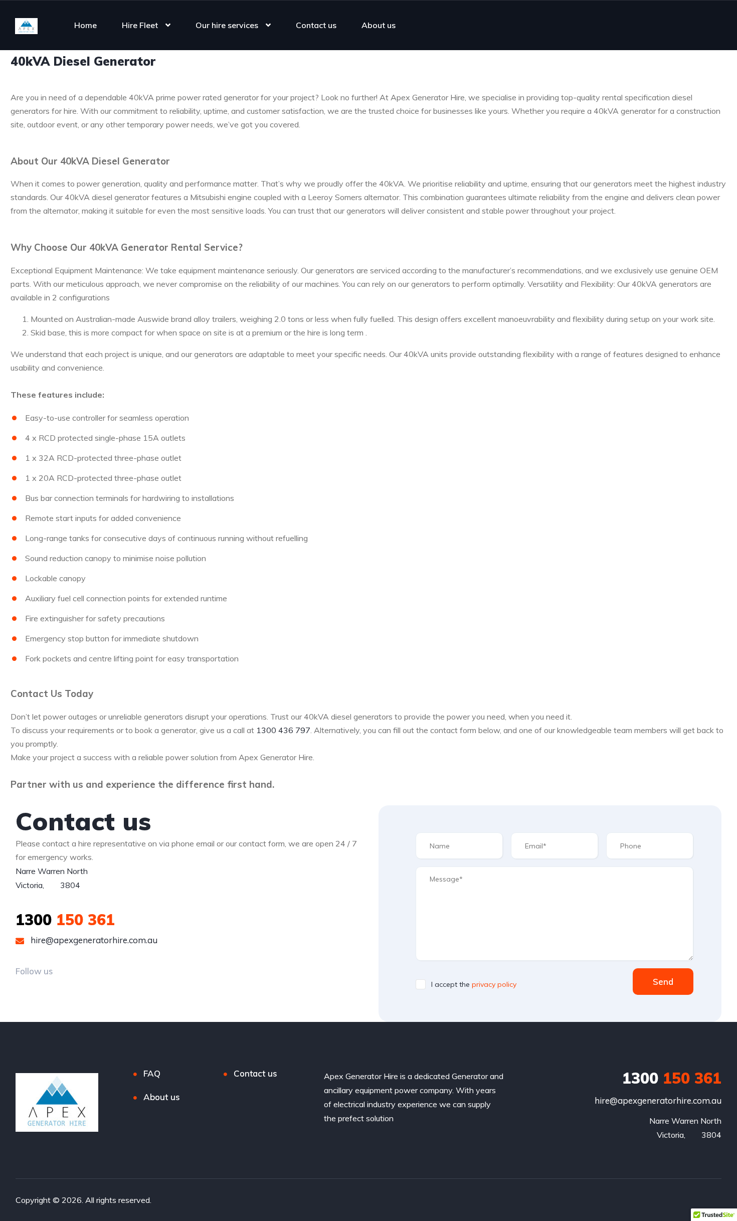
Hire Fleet (140, 25)
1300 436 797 (283, 730)
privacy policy (494, 984)
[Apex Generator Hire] (26, 25)
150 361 (65, 919)
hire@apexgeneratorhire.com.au (93, 940)
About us (378, 25)
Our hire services (227, 25)
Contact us (316, 25)
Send (663, 981)
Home (85, 25)
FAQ (151, 1073)
